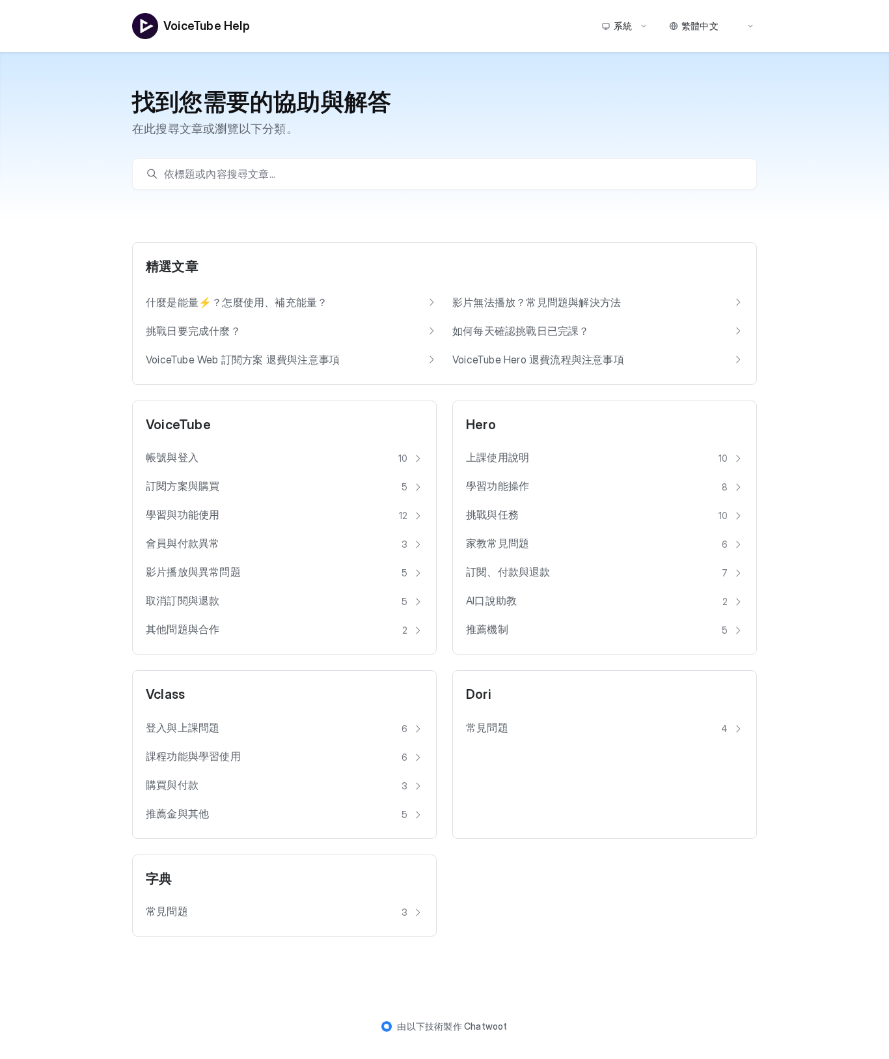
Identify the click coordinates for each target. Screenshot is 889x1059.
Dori (478, 694)
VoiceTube (178, 424)
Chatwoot (486, 1026)
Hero (481, 424)
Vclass (165, 694)
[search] (451, 174)
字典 (159, 878)
